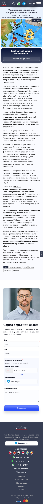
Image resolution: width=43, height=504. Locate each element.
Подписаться (23, 443)
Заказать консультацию (21, 59)
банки (25, 267)
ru (30, 3)
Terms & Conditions (26, 498)
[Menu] (38, 4)
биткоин (31, 267)
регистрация (7, 270)
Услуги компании (21, 480)
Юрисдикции (21, 483)
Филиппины (16, 270)
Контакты (21, 486)
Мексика (17, 187)
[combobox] (9, 370)
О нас (21, 490)
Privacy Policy (15, 498)
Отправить (21, 408)
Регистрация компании (15, 267)
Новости (21, 476)
